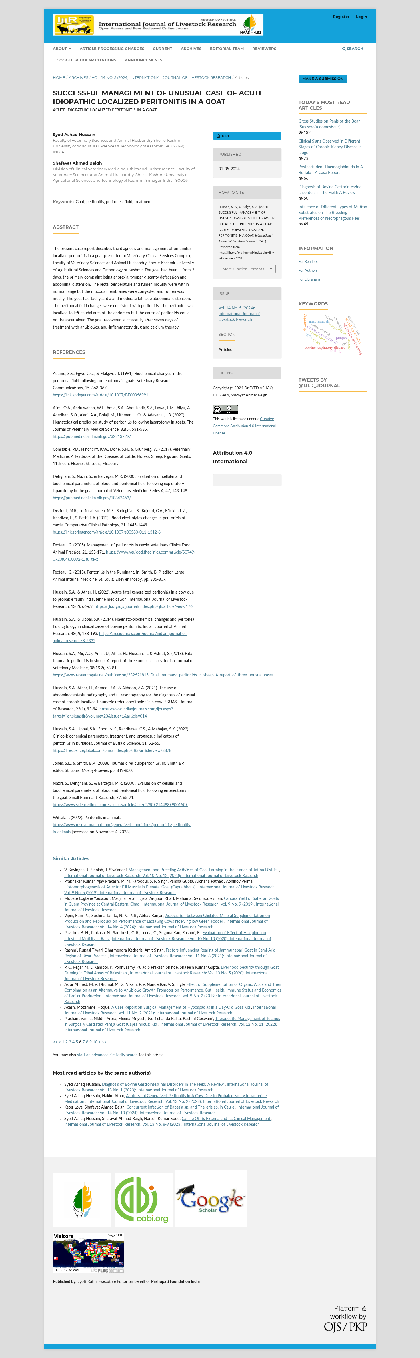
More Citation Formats (243, 269)
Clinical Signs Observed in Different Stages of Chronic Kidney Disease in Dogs (330, 147)
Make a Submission (323, 78)
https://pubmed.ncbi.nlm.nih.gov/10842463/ (92, 498)
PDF (225, 135)
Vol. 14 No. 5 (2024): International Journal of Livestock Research (161, 77)
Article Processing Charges (112, 48)
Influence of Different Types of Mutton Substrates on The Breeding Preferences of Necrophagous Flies (333, 213)
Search (354, 48)
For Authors (308, 271)
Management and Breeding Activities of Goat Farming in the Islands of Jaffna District (204, 870)
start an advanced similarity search (107, 1055)
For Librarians (309, 279)
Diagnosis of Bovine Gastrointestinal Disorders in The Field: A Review (163, 1085)
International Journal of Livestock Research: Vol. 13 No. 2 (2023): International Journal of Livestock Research (183, 1102)
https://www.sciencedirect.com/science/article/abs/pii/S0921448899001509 (120, 805)
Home (59, 77)
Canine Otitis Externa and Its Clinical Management (226, 1119)
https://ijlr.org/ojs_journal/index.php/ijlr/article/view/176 (144, 607)
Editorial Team (227, 48)
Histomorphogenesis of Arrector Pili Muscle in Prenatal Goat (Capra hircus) (130, 887)
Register (341, 16)
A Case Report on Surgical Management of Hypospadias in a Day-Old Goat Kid (181, 1008)
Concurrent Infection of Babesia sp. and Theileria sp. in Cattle (181, 1107)
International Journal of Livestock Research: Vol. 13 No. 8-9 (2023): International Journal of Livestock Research (162, 1125)
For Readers (308, 262)
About (60, 48)
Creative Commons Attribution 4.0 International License (244, 426)
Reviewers (264, 48)
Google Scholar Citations (86, 60)
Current (162, 48)
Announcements (143, 60)
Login (361, 16)
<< (55, 1042)
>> (104, 1042)
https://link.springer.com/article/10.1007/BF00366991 (100, 395)
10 (95, 1042)
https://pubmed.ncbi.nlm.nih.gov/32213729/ (92, 437)
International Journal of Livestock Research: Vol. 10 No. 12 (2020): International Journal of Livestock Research (161, 876)
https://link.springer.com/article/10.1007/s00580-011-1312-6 (107, 532)
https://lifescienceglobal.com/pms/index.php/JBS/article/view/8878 (112, 751)
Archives (191, 48)
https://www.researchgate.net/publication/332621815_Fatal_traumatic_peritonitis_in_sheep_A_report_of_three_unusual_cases (163, 675)
